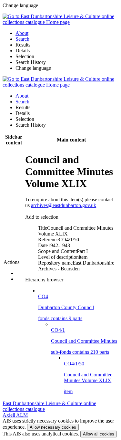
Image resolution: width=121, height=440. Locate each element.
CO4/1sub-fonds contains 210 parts (84, 341)
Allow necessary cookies (53, 427)
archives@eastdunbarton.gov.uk (63, 205)
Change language (33, 68)
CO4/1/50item (88, 377)
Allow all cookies (98, 434)
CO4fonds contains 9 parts (66, 307)
